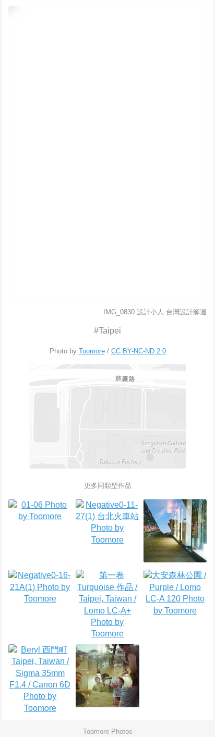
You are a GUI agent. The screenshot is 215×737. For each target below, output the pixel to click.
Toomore (92, 351)
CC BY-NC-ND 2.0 (138, 351)
